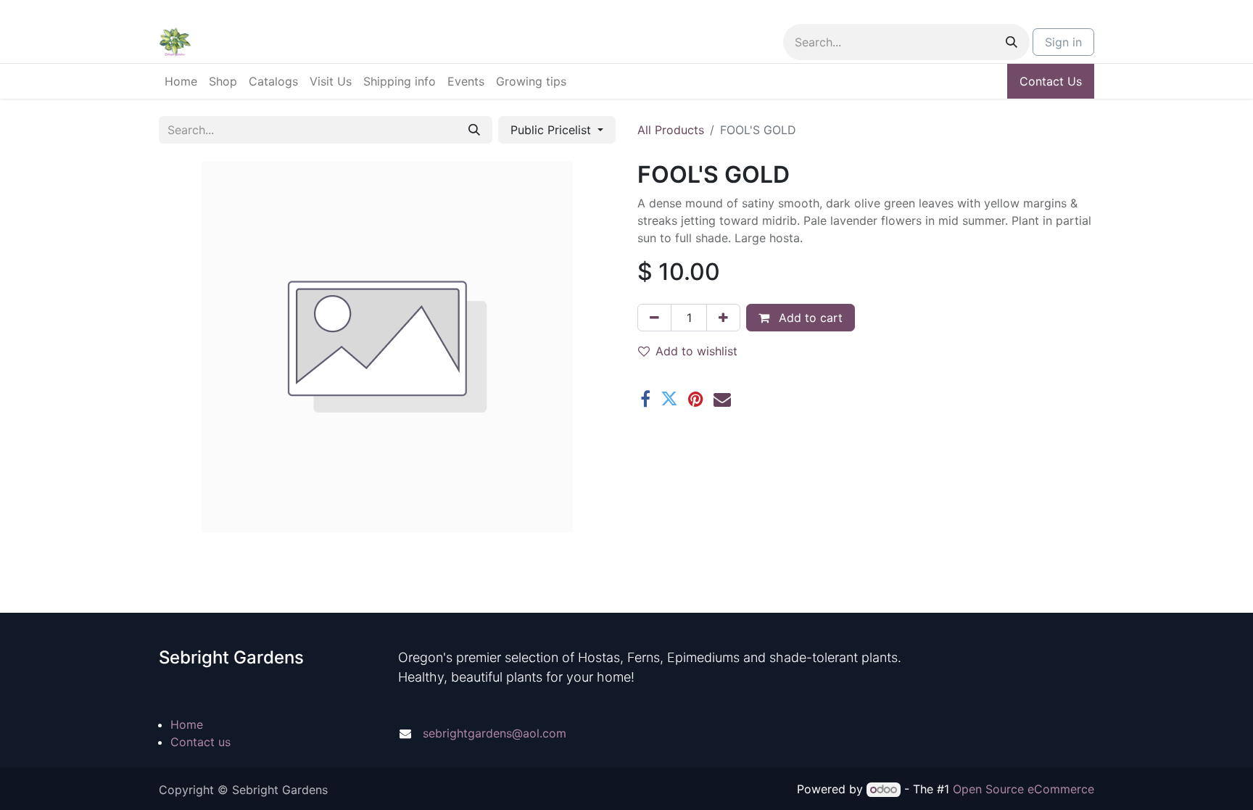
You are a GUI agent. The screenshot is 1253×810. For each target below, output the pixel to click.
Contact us (200, 742)
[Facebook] (645, 399)
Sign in (1063, 42)
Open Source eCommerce (1023, 789)
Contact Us (1051, 81)
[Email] (722, 399)
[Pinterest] (695, 399)
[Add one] (723, 317)
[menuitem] (181, 81)
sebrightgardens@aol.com (494, 733)
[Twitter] (669, 399)
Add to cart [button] (809, 317)
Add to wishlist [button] (696, 351)
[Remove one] (654, 317)
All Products (670, 130)
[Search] (1011, 42)
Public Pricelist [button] (552, 130)
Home (186, 724)
